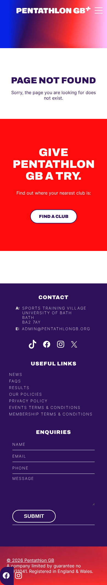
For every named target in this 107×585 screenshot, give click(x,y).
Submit (34, 516)
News (15, 374)
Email (19, 456)
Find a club (53, 216)
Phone (20, 468)
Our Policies (25, 394)
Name (19, 444)
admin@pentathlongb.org (56, 328)
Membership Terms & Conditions (51, 414)
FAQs (15, 381)
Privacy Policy (28, 400)
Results (19, 387)
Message (23, 478)
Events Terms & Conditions (45, 407)
